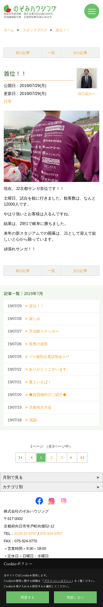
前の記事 (23, 53)
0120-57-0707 (25, 533)
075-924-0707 (51, 533)
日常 (8, 101)
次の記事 (80, 53)
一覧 (51, 53)
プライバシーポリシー (58, 581)
